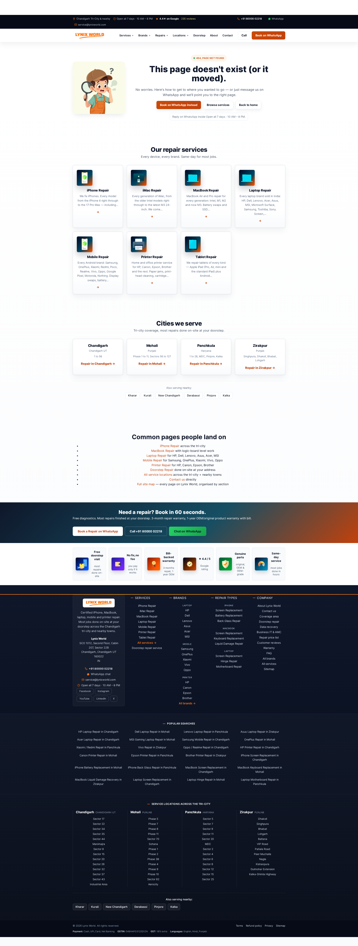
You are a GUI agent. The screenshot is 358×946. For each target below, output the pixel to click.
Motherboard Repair (229, 666)
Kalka (226, 395)
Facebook (85, 691)
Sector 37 (99, 874)
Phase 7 (153, 823)
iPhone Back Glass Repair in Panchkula (152, 767)
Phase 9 (153, 869)
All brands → (187, 703)
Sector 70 (153, 838)
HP (187, 610)
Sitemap (269, 669)
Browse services (218, 105)
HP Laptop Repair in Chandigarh (98, 731)
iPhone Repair (169, 446)
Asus (187, 626)
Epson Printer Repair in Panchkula (152, 755)
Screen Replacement (229, 610)
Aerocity (153, 884)
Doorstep (199, 35)
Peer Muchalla (262, 854)
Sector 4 (208, 854)
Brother (187, 698)
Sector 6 (208, 859)
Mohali (136, 812)
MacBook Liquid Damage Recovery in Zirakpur (98, 781)
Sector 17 (98, 818)
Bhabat (262, 828)
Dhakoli (262, 818)
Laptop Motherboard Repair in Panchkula (260, 781)
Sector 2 (208, 849)
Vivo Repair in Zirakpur (152, 747)
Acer (187, 631)
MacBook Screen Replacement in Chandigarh (205, 769)
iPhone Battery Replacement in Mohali (98, 767)
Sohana (153, 844)
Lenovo (187, 621)
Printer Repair (161, 465)
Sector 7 (208, 823)
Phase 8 (153, 828)
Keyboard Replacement (229, 638)
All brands (269, 658)
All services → (146, 642)
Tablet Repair (147, 637)
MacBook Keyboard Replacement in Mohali (260, 769)
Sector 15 (98, 854)
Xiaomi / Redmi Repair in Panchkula (98, 747)
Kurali (147, 395)
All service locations (158, 474)
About (214, 35)
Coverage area (269, 616)
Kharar (132, 395)
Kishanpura (262, 864)
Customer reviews (269, 642)
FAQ (269, 653)
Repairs (161, 35)
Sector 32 (99, 869)
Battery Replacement (228, 615)
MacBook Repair (162, 451)
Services (126, 35)
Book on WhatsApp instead (178, 105)
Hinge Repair (229, 661)
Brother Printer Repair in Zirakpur (206, 755)
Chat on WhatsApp (187, 531)
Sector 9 (208, 828)
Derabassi (193, 395)
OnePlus (187, 654)
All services (269, 664)
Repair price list (269, 637)
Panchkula (193, 812)
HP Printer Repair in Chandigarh (259, 747)
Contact (227, 35)
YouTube (84, 698)
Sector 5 (208, 818)
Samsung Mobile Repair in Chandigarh (206, 739)
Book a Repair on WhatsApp (98, 531)
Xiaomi (187, 659)
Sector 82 (153, 879)
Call (244, 35)
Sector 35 (99, 833)
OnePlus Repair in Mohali (259, 739)
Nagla (262, 859)
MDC (208, 844)
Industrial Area (98, 884)
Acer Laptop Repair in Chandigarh (98, 739)
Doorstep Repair (161, 470)
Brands (144, 35)
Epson (187, 693)
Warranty (269, 648)
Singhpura (263, 823)
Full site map (146, 484)
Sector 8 (98, 849)
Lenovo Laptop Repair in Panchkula (206, 731)
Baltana (262, 838)
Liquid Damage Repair (229, 643)
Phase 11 (153, 833)
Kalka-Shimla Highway (262, 874)
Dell (187, 615)
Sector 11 (207, 833)
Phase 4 (153, 864)
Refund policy (254, 925)
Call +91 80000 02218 (146, 531)
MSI (187, 636)
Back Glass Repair (228, 621)
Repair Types (226, 598)
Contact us (177, 479)
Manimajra (98, 844)
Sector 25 (208, 879)
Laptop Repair (157, 455)
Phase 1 (153, 849)
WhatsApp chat (100, 674)
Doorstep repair (269, 621)
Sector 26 (99, 864)
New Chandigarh (169, 395)
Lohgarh (263, 833)
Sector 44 (99, 838)
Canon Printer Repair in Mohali (98, 755)
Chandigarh (85, 812)
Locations (180, 35)
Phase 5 (153, 818)
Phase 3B (153, 859)
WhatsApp (278, 18)
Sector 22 (99, 823)
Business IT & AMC (269, 632)
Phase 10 (153, 874)
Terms (239, 925)
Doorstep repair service (147, 648)
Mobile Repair (152, 460)
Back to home (248, 105)
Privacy (269, 925)
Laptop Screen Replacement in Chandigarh (152, 781)
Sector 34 (99, 828)
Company (265, 598)
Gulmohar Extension (263, 869)
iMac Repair (147, 611)
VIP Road (262, 844)
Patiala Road (262, 849)
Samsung (187, 649)
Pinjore (211, 395)
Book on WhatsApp (268, 35)
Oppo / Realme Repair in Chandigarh (206, 747)
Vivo (187, 664)
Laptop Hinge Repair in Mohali (206, 779)
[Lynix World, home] (90, 35)
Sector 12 (208, 869)
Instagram (103, 691)
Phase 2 (153, 854)
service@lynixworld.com (92, 24)
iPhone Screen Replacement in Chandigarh (260, 757)
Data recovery (269, 627)
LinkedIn (101, 698)
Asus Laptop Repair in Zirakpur (260, 731)
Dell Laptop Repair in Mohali (152, 731)
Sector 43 (99, 879)
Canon (187, 687)
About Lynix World (269, 606)
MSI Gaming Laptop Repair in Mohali (152, 739)
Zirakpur (246, 812)
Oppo (187, 670)
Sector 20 (99, 859)
